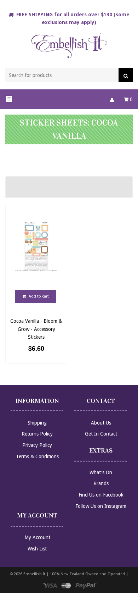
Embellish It (34, 574)
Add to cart (38, 296)
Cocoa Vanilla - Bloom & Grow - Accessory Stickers (36, 329)
